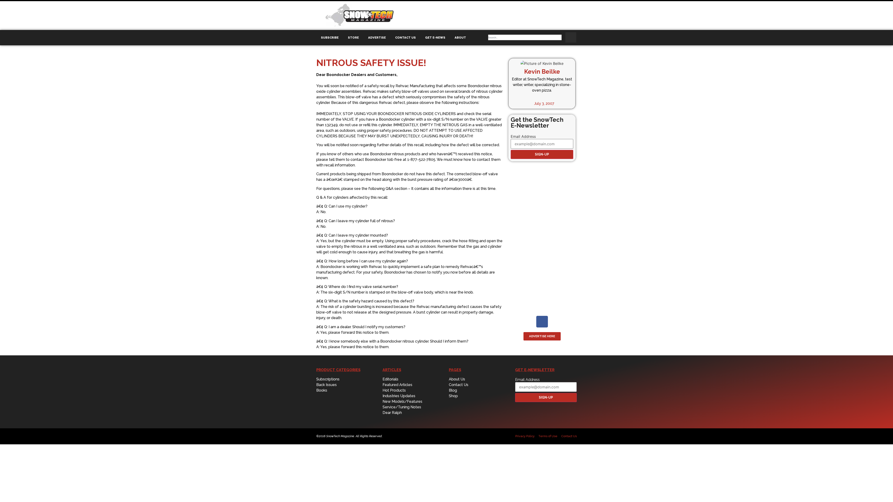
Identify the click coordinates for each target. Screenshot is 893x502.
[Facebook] (542, 321)
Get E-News (435, 37)
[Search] (570, 37)
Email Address (523, 136)
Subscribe (330, 37)
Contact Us (405, 37)
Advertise (377, 37)
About (460, 37)
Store (353, 37)
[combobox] (525, 37)
